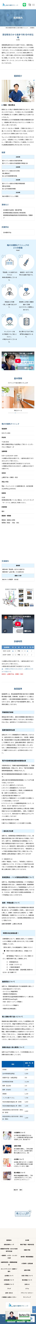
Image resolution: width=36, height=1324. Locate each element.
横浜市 (16, 1190)
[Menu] (33, 5)
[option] (18, 399)
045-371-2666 (6, 433)
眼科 (21, 1190)
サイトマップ (27, 1297)
